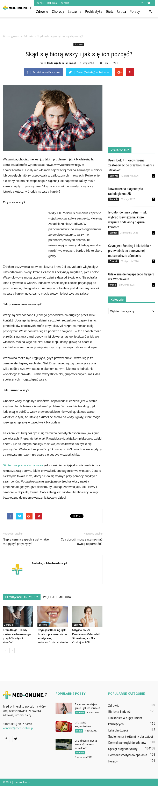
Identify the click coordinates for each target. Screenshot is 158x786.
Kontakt (65, 2)
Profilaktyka (93, 11)
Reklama (52, 2)
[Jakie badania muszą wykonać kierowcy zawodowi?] (64, 744)
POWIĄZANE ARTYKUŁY (21, 597)
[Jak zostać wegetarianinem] (64, 726)
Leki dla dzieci (118, 730)
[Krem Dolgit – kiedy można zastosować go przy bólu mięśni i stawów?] (18, 616)
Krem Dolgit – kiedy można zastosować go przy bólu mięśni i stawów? (131, 165)
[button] (150, 12)
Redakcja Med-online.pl (61, 62)
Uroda (121, 11)
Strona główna (11, 36)
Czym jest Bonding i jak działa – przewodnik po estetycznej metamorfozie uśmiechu (129, 251)
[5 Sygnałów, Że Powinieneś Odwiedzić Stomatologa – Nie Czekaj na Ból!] (87, 616)
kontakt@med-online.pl (18, 728)
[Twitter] (149, 3)
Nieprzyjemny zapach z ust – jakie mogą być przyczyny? (26, 542)
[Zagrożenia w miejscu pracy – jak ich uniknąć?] (64, 708)
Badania (113, 199)
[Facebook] (142, 3)
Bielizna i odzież (119, 712)
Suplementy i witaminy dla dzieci (130, 736)
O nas (40, 2)
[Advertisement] (79, 26)
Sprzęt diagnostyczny (122, 749)
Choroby (58, 11)
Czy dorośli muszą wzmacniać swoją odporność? (81, 542)
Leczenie (74, 11)
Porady (135, 11)
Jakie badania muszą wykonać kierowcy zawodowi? (86, 744)
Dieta (110, 11)
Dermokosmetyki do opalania (127, 755)
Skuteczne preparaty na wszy (23, 465)
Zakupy (113, 232)
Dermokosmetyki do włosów (127, 743)
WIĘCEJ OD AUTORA (57, 597)
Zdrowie (42, 11)
